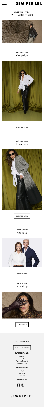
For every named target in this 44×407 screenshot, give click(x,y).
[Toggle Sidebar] (4, 3)
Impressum (22, 356)
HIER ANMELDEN (22, 347)
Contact (22, 375)
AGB (22, 359)
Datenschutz (22, 363)
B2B (22, 371)
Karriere (22, 373)
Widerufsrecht (22, 361)
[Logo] (29, 3)
